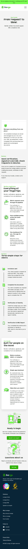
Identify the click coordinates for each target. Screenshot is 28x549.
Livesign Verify (6, 497)
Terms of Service (7, 540)
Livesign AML (6, 502)
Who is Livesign (6, 516)
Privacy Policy (6, 537)
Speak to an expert (14, 438)
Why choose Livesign (8, 513)
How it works (6, 519)
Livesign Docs (6, 500)
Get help (14, 467)
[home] (6, 7)
